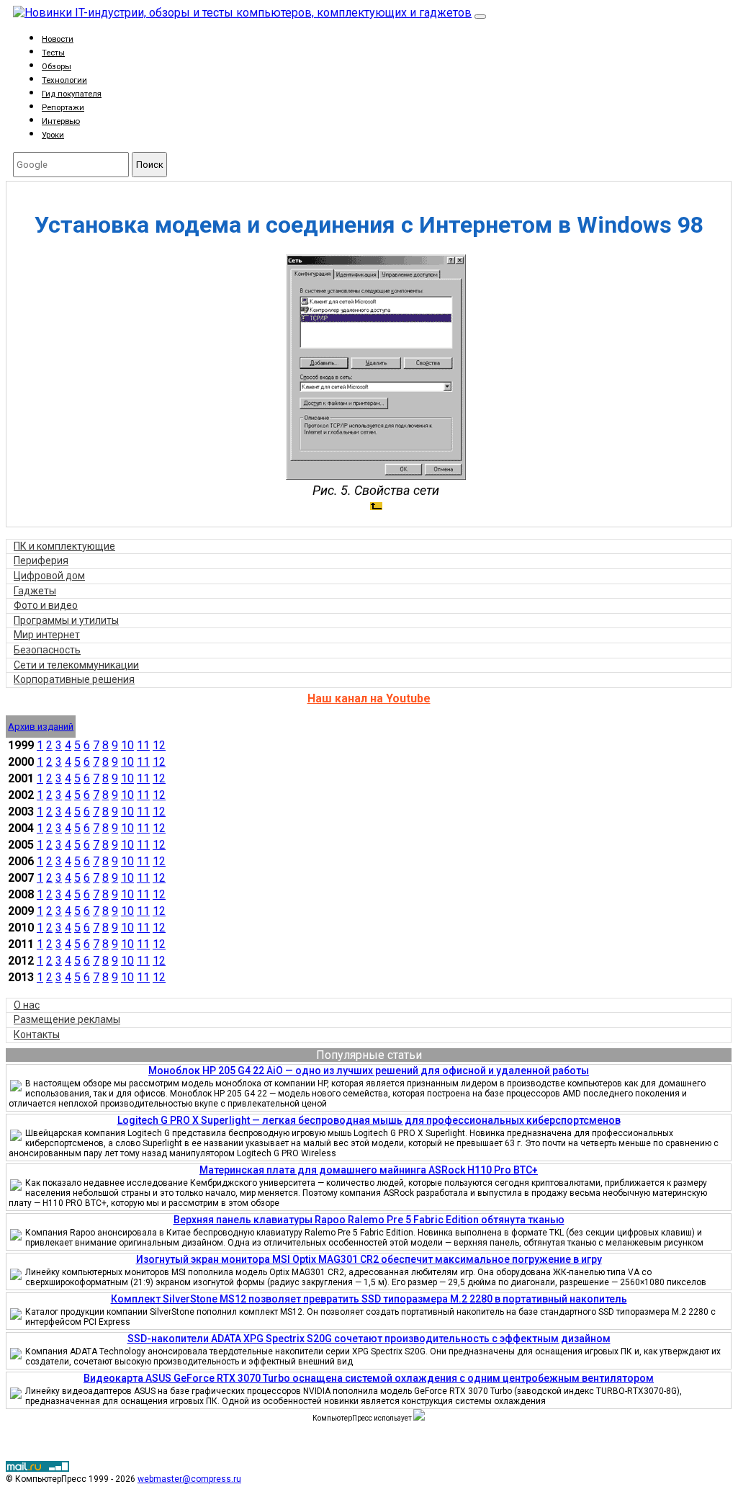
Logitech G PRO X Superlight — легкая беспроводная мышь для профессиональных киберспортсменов (369, 1120)
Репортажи (63, 107)
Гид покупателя (72, 94)
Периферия (41, 560)
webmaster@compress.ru (189, 1479)
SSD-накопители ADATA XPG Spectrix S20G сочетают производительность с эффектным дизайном (369, 1338)
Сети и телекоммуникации (76, 665)
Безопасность (47, 650)
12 (159, 745)
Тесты (53, 53)
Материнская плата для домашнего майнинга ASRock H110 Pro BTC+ (368, 1170)
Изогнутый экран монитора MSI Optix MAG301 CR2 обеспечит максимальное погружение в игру (369, 1259)
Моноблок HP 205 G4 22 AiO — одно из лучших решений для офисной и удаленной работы (368, 1070)
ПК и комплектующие (64, 546)
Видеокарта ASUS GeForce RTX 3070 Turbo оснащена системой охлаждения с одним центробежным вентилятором (369, 1378)
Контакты (37, 1034)
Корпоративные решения (74, 679)
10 (127, 745)
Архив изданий (40, 726)
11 (143, 745)
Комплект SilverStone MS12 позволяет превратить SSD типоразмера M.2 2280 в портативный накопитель (369, 1299)
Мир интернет (47, 634)
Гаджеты (35, 590)
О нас (27, 1005)
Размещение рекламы (67, 1019)
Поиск (149, 164)
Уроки (53, 135)
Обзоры (56, 66)
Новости (57, 39)
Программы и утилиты (66, 620)
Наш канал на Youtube (369, 698)
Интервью (61, 121)
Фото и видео (46, 605)
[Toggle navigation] (480, 16)
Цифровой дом (49, 575)
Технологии (64, 80)
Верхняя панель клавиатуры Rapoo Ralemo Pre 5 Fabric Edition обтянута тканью (369, 1219)
